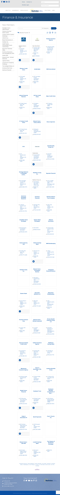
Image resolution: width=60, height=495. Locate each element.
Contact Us (29, 2)
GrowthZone (44, 493)
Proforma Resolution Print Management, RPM (8, 52)
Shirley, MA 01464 (10, 483)
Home (23, 2)
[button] (18, 33)
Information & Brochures (45, 464)
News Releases (31, 463)
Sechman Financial (6, 70)
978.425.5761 (7, 481)
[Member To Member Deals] (20, 312)
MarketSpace (26, 464)
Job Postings (31, 464)
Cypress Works (6, 60)
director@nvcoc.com (9, 486)
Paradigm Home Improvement (6, 28)
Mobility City (5, 42)
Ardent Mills (5, 55)
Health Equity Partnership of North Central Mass (7, 45)
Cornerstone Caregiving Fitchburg (8, 63)
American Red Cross (7, 68)
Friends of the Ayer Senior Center (6, 32)
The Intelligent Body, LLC (8, 66)
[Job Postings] (20, 87)
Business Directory (23, 463)
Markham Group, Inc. (37, 179)
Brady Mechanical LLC (7, 40)
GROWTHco (5, 38)
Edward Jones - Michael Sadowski (8, 58)
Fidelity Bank (35, 153)
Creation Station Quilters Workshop (8, 35)
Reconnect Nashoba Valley (7, 49)
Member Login (25, 4)
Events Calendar (38, 463)
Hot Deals (44, 463)
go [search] (54, 28)
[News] (20, 60)
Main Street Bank (36, 45)
